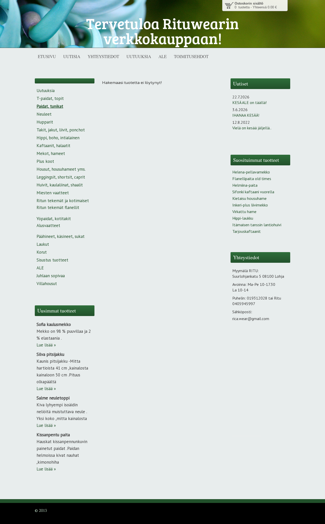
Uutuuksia (46, 90)
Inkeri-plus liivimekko (250, 204)
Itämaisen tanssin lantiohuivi (256, 224)
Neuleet (44, 114)
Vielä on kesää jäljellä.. (251, 127)
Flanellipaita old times (251, 178)
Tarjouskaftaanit (246, 231)
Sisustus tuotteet (52, 260)
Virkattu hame (244, 211)
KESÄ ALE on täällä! (249, 102)
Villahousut (47, 283)
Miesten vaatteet (53, 193)
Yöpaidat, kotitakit (54, 218)
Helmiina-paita (244, 185)
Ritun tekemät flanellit (58, 207)
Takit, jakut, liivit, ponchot (61, 130)
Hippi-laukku (242, 218)
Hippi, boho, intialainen (58, 138)
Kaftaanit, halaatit (53, 145)
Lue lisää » (46, 345)
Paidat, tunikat (50, 106)
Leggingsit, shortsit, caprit (61, 177)
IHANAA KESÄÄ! (245, 115)
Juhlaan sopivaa (51, 275)
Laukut (43, 244)
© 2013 (41, 510)
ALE (40, 268)
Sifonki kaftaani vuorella (253, 191)
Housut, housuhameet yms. (61, 169)
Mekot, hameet (51, 153)
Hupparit (45, 122)
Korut (42, 252)
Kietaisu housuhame (249, 198)
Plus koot (45, 161)
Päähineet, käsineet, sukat (61, 236)
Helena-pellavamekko (251, 171)
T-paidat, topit (50, 98)
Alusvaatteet (48, 225)
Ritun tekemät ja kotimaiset (63, 200)
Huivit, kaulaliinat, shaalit (60, 185)
